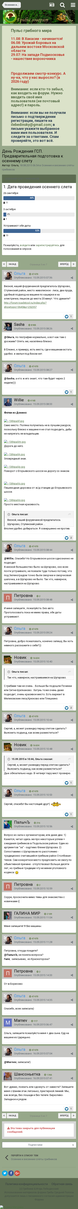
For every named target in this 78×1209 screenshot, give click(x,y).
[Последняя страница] (73, 264)
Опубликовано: (33, 277)
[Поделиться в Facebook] (11, 1173)
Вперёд (64, 264)
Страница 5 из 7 (39, 264)
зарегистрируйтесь (47, 245)
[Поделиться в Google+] (17, 1173)
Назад (12, 264)
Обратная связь (62, 1184)
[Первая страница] (4, 264)
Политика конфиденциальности (26, 1184)
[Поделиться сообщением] (72, 277)
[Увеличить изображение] (17, 872)
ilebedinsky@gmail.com (31, 124)
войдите (25, 245)
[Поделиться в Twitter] (5, 1173)
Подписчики (35, 1144)
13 (6, 235)
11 (6, 202)
